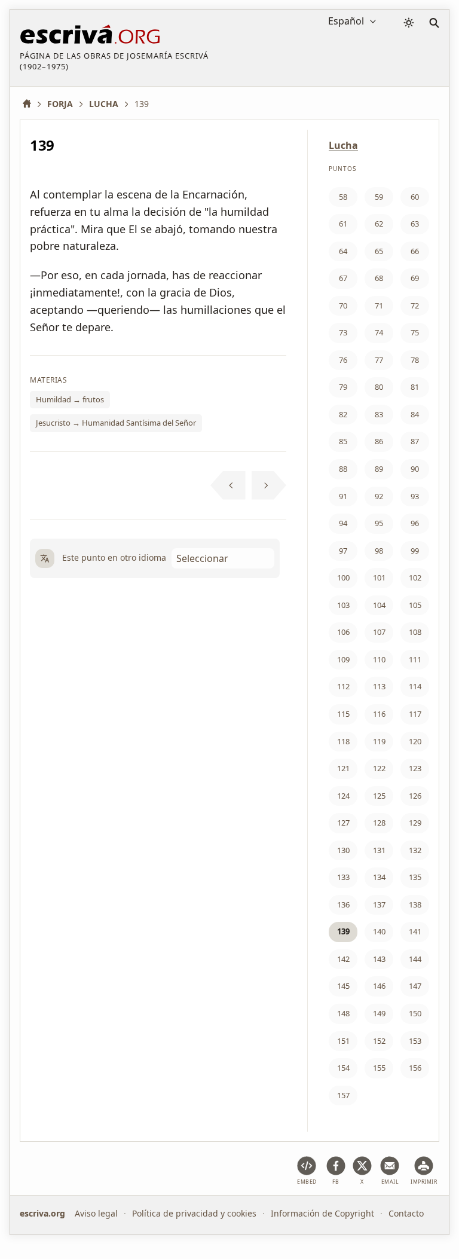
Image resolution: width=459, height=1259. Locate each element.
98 (379, 550)
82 (343, 414)
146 (379, 985)
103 (343, 605)
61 (343, 223)
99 (415, 550)
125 (379, 795)
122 (379, 768)
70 (343, 305)
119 (379, 741)
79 (343, 386)
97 (343, 550)
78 (415, 360)
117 (415, 713)
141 (415, 931)
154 (343, 1067)
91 (343, 496)
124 (343, 795)
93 (415, 496)
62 (379, 223)
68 (379, 278)
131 (379, 850)
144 (415, 959)
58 (343, 196)
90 (415, 468)
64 (343, 251)
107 (379, 632)
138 (415, 904)
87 (415, 441)
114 (415, 686)
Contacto (406, 1213)
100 (343, 577)
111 (415, 659)
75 (415, 332)
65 (379, 251)
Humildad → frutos (70, 399)
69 (415, 278)
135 (415, 877)
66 (415, 251)
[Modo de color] (408, 22)
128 (379, 822)
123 (415, 768)
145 (343, 985)
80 (379, 386)
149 (379, 1013)
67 (343, 278)
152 (379, 1040)
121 (343, 768)
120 (415, 741)
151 (343, 1040)
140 (379, 931)
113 (379, 686)
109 (343, 659)
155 (379, 1067)
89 (379, 468)
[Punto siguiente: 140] (269, 485)
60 (415, 196)
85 (343, 441)
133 (343, 877)
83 (379, 414)
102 (415, 577)
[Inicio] (31, 103)
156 (415, 1067)
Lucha (343, 145)
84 (415, 414)
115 (343, 713)
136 (343, 904)
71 (379, 305)
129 (415, 822)
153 (415, 1040)
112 (343, 686)
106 (343, 632)
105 (415, 605)
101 (379, 577)
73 (343, 332)
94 (343, 523)
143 (379, 959)
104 (379, 605)
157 (343, 1095)
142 (343, 959)
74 (379, 332)
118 (343, 741)
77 (379, 360)
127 (343, 822)
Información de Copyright (322, 1213)
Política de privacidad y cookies (194, 1213)
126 (415, 795)
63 (415, 223)
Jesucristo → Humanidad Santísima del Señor (116, 422)
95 (379, 523)
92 (379, 496)
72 (415, 305)
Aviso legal (96, 1213)
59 (379, 196)
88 (343, 468)
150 (415, 1013)
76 (343, 360)
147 (415, 985)
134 (379, 877)
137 (379, 904)
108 (415, 632)
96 (415, 523)
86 (379, 441)
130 (343, 850)
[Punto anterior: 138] (228, 485)
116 (379, 713)
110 (379, 659)
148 (343, 1013)
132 (415, 850)
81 (415, 386)
